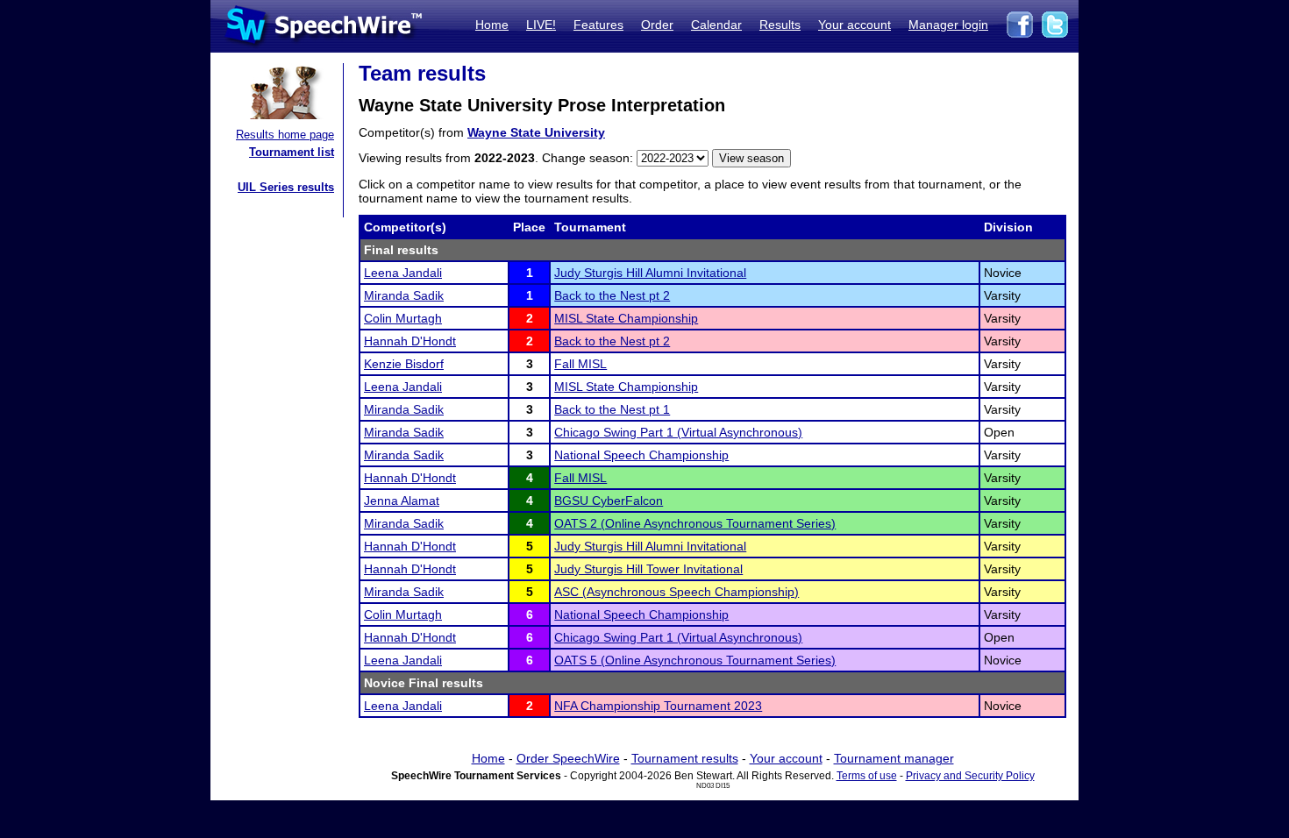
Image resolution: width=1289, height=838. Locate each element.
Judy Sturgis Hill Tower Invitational (648, 569)
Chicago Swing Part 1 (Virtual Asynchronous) (678, 432)
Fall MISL (580, 364)
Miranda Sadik (404, 295)
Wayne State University (536, 132)
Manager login (948, 25)
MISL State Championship (626, 318)
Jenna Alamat (401, 501)
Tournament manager (894, 758)
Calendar (716, 25)
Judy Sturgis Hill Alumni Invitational (650, 273)
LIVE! (541, 25)
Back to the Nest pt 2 (612, 295)
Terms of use (867, 776)
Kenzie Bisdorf (404, 364)
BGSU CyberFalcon (608, 501)
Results (780, 25)
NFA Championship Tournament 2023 (658, 706)
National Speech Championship (641, 455)
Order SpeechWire (568, 758)
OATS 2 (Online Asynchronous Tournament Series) (695, 523)
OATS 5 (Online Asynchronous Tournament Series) (695, 660)
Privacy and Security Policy (970, 776)
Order (657, 25)
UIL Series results (286, 187)
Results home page (285, 134)
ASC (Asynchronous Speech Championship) (676, 592)
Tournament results (684, 758)
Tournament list (291, 152)
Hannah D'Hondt (410, 341)
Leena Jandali (403, 273)
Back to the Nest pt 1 (612, 409)
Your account (854, 25)
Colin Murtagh (403, 318)
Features (598, 25)
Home (492, 25)
